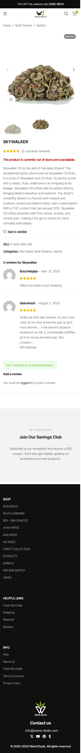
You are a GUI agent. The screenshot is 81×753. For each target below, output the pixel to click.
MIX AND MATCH (14, 570)
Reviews (8, 627)
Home (7, 25)
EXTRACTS (10, 556)
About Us (9, 661)
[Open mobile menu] (5, 13)
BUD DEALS (10, 506)
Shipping (8, 612)
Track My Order (12, 605)
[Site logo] (41, 13)
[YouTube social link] (38, 736)
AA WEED (9, 542)
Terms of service (13, 676)
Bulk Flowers (23, 25)
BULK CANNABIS (14, 513)
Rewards (8, 619)
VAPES (7, 577)
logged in (27, 383)
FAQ (6, 654)
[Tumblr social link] (49, 736)
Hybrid (41, 25)
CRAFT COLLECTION (16, 549)
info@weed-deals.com (41, 730)
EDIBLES (8, 563)
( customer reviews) (36, 151)
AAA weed (26, 251)
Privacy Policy (11, 683)
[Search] (66, 13)
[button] (7, 69)
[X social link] (32, 736)
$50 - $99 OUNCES (15, 520)
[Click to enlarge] (11, 99)
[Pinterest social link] (44, 736)
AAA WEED (10, 535)
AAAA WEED (11, 527)
